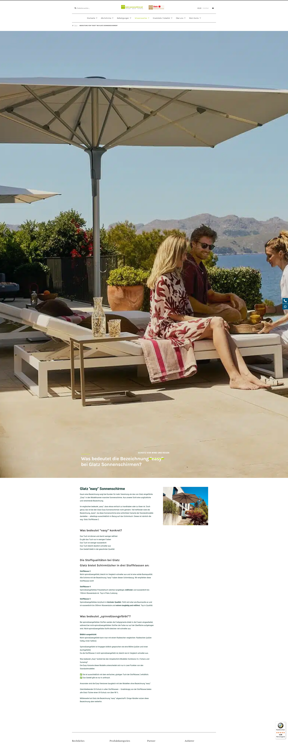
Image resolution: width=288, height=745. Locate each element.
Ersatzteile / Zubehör (161, 18)
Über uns (179, 18)
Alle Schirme (106, 18)
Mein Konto (194, 18)
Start (75, 25)
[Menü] (284, 722)
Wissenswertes (141, 18)
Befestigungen (123, 18)
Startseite (91, 18)
